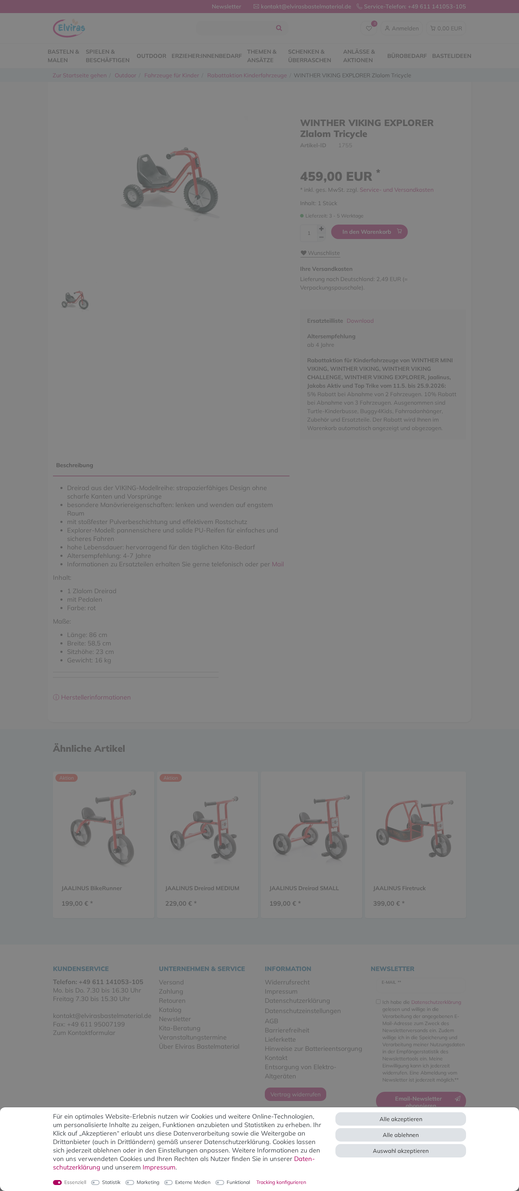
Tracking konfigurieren (281, 1182)
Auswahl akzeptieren (401, 1150)
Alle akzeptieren (401, 1118)
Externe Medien (192, 1182)
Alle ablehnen (401, 1134)
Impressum (159, 1167)
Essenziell (75, 1182)
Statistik (111, 1182)
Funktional (238, 1182)
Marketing (148, 1182)
